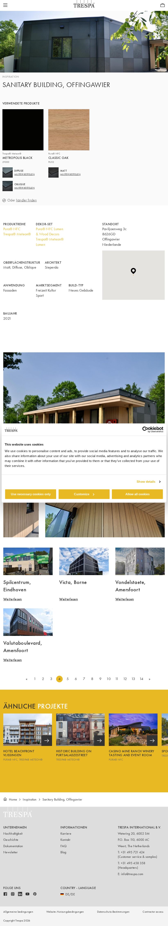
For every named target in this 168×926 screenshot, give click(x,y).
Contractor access (153, 911)
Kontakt (65, 840)
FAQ (63, 846)
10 (109, 679)
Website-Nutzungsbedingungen (65, 911)
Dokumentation (13, 846)
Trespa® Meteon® (17, 234)
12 (125, 679)
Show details (146, 481)
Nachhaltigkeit (12, 833)
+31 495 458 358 (133, 863)
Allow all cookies (137, 494)
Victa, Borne (73, 582)
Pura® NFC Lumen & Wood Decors (49, 231)
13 (133, 679)
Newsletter (10, 852)
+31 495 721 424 (133, 852)
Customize (81, 494)
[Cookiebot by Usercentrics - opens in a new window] (145, 429)
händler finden (26, 200)
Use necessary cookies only (31, 494)
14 (141, 679)
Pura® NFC (11, 229)
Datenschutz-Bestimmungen (113, 911)
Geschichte (10, 840)
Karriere (65, 833)
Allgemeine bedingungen (18, 911)
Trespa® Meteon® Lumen (50, 242)
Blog (63, 852)
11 (117, 679)
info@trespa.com (132, 874)
